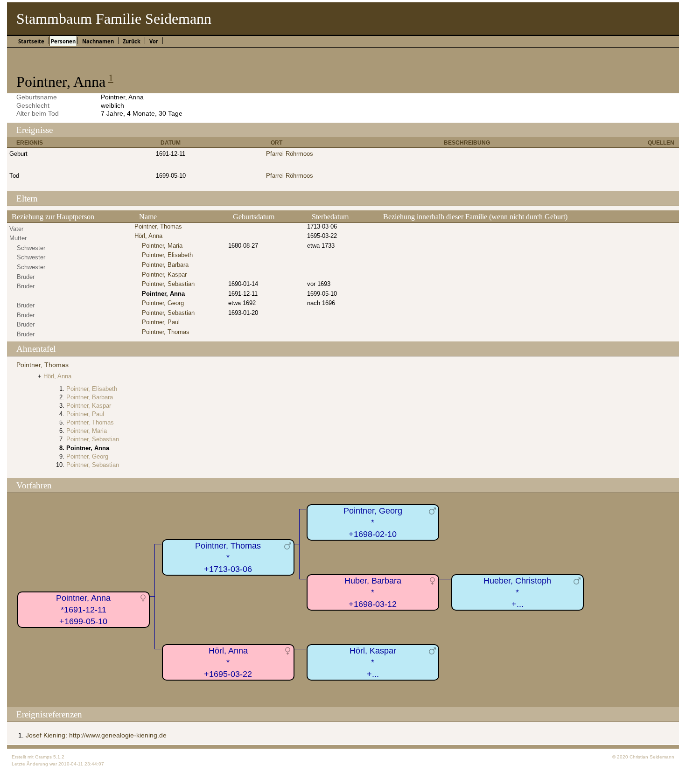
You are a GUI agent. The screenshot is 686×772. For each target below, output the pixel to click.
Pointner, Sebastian (168, 283)
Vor (153, 41)
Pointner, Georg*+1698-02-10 (372, 522)
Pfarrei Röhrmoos (289, 153)
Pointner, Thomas (158, 226)
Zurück (131, 41)
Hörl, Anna (148, 235)
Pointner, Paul (161, 322)
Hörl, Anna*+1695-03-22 (228, 662)
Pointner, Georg (163, 302)
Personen (63, 41)
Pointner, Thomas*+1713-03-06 (228, 557)
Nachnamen (98, 41)
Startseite (31, 41)
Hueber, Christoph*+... (517, 592)
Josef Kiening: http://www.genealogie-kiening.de (96, 735)
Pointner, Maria (162, 245)
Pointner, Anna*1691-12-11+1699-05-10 (83, 609)
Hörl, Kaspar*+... (373, 662)
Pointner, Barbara (165, 264)
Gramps (43, 756)
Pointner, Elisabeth (167, 254)
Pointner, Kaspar (164, 274)
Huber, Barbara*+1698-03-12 (372, 592)
